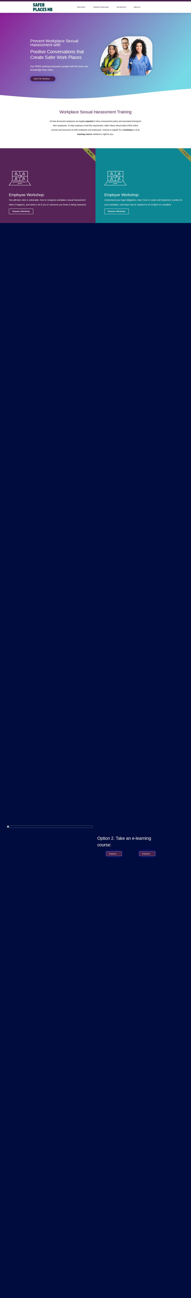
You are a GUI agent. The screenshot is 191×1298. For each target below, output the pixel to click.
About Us (137, 7)
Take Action (81, 7)
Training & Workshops (101, 7)
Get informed (121, 7)
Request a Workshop (21, 211)
